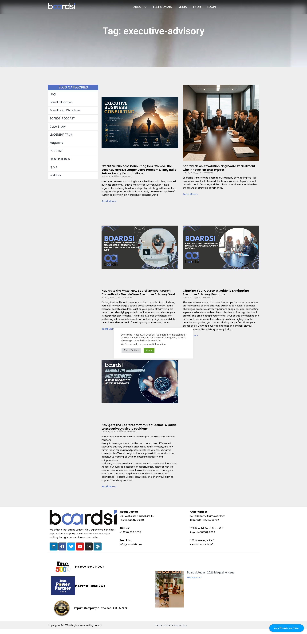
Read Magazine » (194, 577)
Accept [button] (149, 350)
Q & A (53, 167)
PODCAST (56, 151)
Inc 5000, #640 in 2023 (89, 566)
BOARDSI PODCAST (62, 118)
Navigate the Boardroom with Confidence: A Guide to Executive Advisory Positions (139, 427)
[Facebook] (62, 546)
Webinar (55, 175)
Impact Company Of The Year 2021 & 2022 (100, 608)
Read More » (109, 201)
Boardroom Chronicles (65, 110)
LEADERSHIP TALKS (61, 135)
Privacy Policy (179, 625)
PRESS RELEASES (60, 159)
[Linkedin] (54, 546)
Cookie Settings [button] (131, 350)
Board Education (61, 102)
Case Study (58, 127)
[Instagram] (89, 546)
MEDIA (182, 7)
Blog (53, 94)
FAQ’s (197, 7)
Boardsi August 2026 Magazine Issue (210, 572)
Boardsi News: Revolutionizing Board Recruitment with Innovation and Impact (219, 168)
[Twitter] (71, 546)
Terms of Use (162, 625)
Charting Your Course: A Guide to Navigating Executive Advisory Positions (216, 292)
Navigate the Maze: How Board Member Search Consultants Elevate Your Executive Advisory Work (139, 292)
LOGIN (211, 7)
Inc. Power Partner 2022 (90, 586)
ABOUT (138, 7)
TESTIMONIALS (162, 7)
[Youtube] (80, 546)
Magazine (56, 143)
